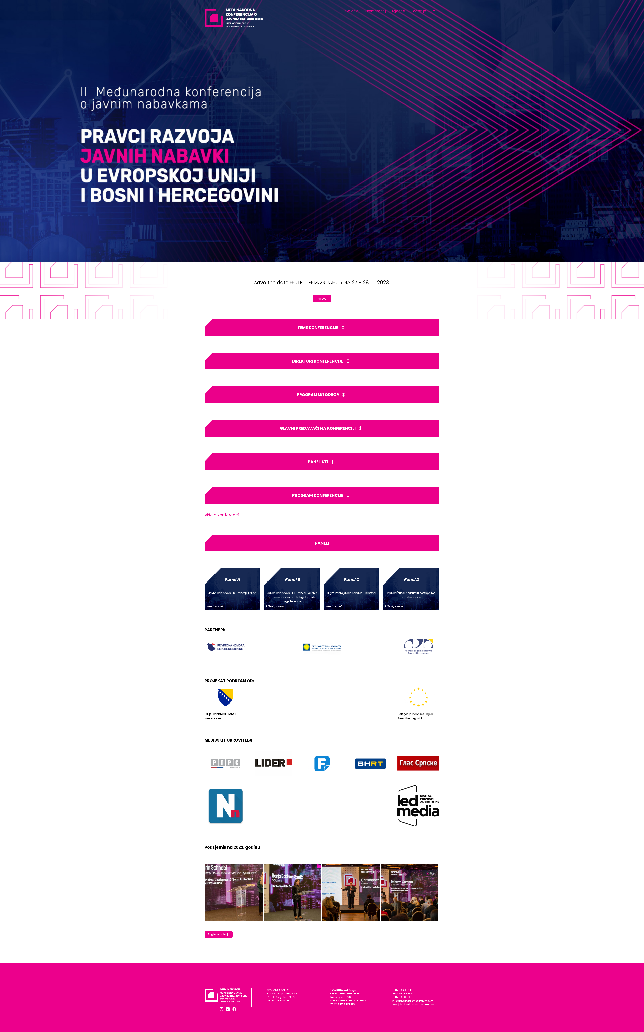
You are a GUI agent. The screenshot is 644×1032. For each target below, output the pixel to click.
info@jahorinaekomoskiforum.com (412, 1001)
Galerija (352, 11)
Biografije (418, 11)
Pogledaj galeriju (218, 934)
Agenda (398, 11)
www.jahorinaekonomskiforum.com (413, 1004)
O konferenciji (375, 11)
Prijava (322, 299)
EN (432, 11)
